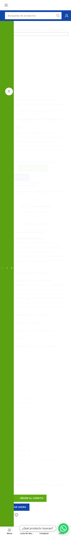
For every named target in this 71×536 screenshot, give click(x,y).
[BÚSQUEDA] (64, 298)
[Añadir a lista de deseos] (16, 515)
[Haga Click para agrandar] (9, 91)
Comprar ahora (16, 507)
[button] (63, 528)
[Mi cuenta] (66, 15)
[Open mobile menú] (6, 5)
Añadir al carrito (33, 168)
